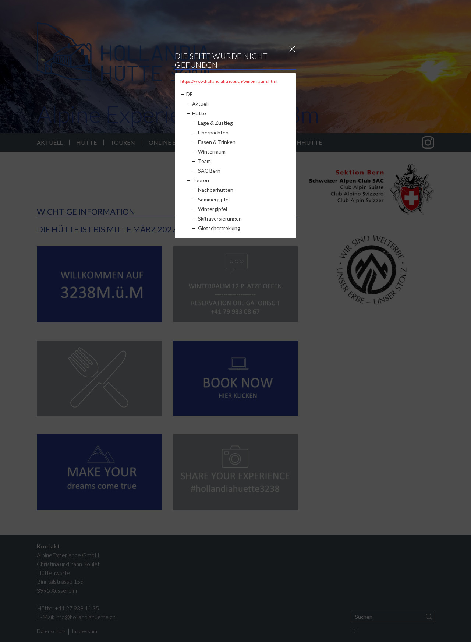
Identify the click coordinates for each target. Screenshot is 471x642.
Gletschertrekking (219, 228)
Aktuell (200, 103)
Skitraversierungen (220, 218)
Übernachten (213, 132)
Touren (200, 180)
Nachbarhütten (215, 190)
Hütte (199, 113)
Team (204, 161)
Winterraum (212, 151)
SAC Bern (209, 170)
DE (189, 94)
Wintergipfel (212, 209)
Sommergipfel (214, 199)
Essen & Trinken (217, 142)
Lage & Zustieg (215, 123)
